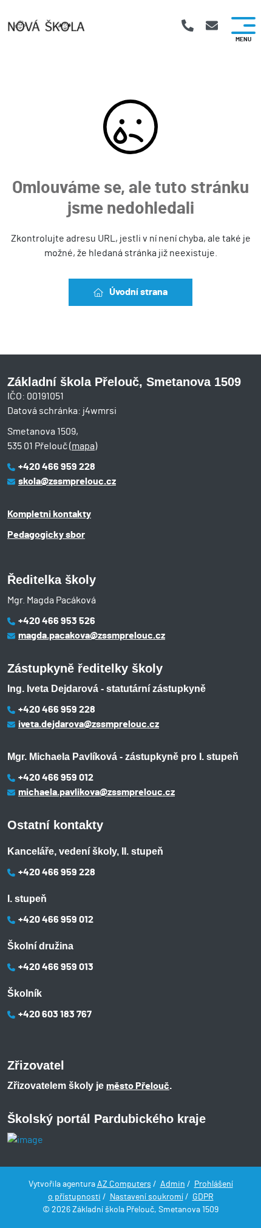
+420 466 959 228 (56, 467)
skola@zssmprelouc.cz (67, 481)
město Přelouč (137, 1086)
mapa (83, 446)
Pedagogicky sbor (46, 535)
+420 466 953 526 (56, 621)
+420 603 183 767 (55, 1014)
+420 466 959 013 (55, 967)
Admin (172, 1184)
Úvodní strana (138, 292)
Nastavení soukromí (146, 1197)
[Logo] (45, 25)
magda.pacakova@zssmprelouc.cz (91, 635)
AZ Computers (124, 1184)
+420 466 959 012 (55, 777)
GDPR (203, 1197)
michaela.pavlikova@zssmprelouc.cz (96, 792)
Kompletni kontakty (49, 514)
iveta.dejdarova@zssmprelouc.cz (88, 724)
